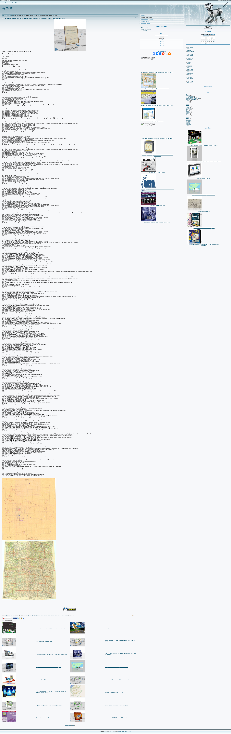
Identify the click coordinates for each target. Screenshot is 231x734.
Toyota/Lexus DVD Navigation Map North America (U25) (48, 667)
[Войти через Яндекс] (163, 53)
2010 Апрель (190, 47)
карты (187, 102)
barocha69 (27, 615)
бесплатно (188, 106)
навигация (188, 108)
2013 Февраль (190, 82)
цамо (49, 615)
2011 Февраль (190, 58)
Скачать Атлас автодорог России (44, 717)
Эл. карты (143, 30)
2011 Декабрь (190, 67)
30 (205, 43)
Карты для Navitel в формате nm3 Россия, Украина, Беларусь (119, 679)
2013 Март (189, 84)
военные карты (65, 615)
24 (207, 41)
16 (205, 39)
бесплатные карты (190, 97)
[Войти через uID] (154, 53)
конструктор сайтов (122, 731)
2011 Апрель (190, 61)
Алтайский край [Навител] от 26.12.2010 (114, 692)
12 (211, 37)
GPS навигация (189, 96)
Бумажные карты (9, 615)
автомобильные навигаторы (192, 98)
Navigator (188, 122)
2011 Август (189, 66)
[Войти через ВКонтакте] (157, 53)
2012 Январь (190, 69)
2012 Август (190, 78)
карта (187, 101)
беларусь (188, 121)
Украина (188, 112)
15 (203, 39)
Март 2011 (211, 33)
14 (201, 39)
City (187, 125)
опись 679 (59, 615)
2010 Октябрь (190, 52)
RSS (16, 2)
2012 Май (189, 74)
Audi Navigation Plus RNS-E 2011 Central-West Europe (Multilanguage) (51, 654)
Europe (187, 118)
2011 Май (189, 62)
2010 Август (190, 50)
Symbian (188, 123)
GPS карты (143, 27)
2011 (8, 15)
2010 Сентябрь (190, 51)
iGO (187, 110)
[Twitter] (18, 618)
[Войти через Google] (166, 53)
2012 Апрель (190, 73)
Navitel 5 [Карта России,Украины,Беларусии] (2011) (116, 705)
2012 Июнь (189, 75)
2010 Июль (189, 48)
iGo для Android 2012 (41, 679)
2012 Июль (189, 77)
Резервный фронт (53, 615)
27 (213, 41)
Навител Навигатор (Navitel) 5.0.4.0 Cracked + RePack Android (50, 628)
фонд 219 (36, 615)
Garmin (187, 105)
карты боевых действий (42, 615)
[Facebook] (16, 618)
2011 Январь (190, 57)
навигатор (188, 115)
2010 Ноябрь (190, 54)
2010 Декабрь (190, 55)
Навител (188, 100)
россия (187, 113)
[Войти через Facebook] (160, 53)
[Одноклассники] (20, 618)
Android (187, 109)
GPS (187, 94)
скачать (188, 95)
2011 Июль (189, 65)
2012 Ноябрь (190, 80)
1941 (33, 615)
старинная (188, 124)
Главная (3, 2)
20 (213, 39)
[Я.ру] (12, 618)
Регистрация (8, 2)
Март (11, 15)
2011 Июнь (189, 63)
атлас (187, 116)
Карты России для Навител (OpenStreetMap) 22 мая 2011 (49, 705)
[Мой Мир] (22, 618)
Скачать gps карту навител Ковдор (44, 641)
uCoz (130, 731)
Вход (13, 2)
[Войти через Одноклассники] (169, 53)
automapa (188, 120)
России (187, 114)
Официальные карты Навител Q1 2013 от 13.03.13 (116, 667)
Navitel (187, 103)
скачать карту (189, 119)
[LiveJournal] (23, 618)
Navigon (188, 111)
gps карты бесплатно (191, 99)
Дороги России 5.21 (109, 628)
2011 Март (189, 59)
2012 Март (189, 71)
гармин (187, 107)
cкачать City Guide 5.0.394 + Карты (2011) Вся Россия (117, 717)
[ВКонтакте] (14, 618)
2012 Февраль (190, 70)
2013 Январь (190, 81)
